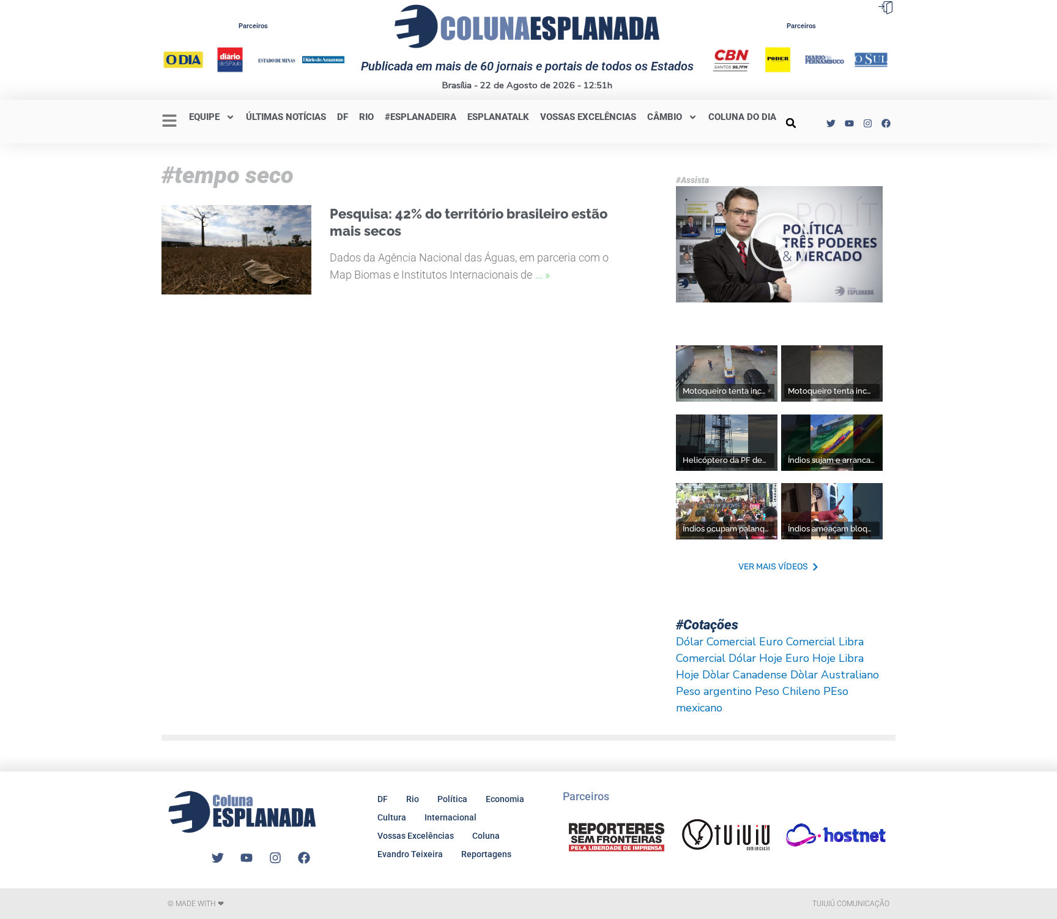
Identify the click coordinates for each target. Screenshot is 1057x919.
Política (452, 799)
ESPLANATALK (498, 116)
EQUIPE (204, 116)
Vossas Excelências (588, 116)
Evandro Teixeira (410, 854)
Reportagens (486, 854)
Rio (412, 799)
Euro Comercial (797, 641)
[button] (791, 123)
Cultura (391, 817)
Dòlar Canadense (744, 674)
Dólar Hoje (755, 658)
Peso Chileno (787, 691)
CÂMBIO (664, 116)
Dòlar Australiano (834, 674)
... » (542, 274)
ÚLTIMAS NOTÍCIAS (286, 116)
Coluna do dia (742, 116)
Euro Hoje (810, 658)
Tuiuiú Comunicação (850, 903)
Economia (505, 799)
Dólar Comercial (716, 641)
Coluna (486, 836)
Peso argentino (714, 691)
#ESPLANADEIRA (420, 116)
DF (342, 116)
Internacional (451, 817)
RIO (366, 116)
